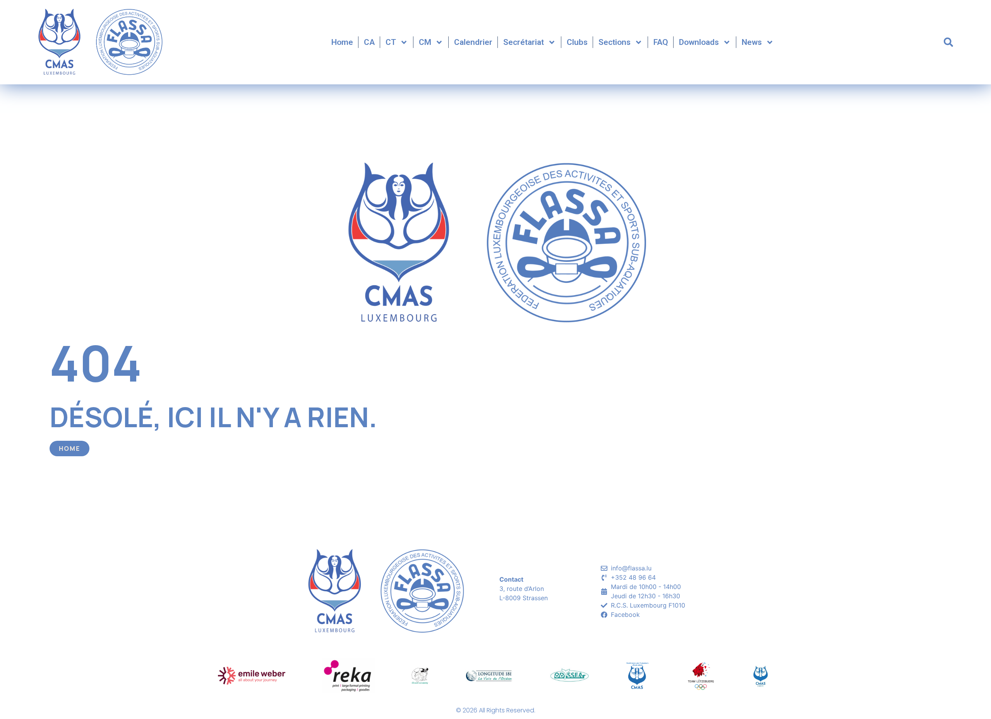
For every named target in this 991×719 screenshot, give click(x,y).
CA (369, 42)
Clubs (577, 42)
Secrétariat (523, 42)
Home (342, 42)
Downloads (699, 42)
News (752, 42)
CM (425, 42)
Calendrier (473, 42)
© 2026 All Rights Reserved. (495, 710)
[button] (948, 42)
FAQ (660, 42)
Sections (614, 42)
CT (391, 42)
